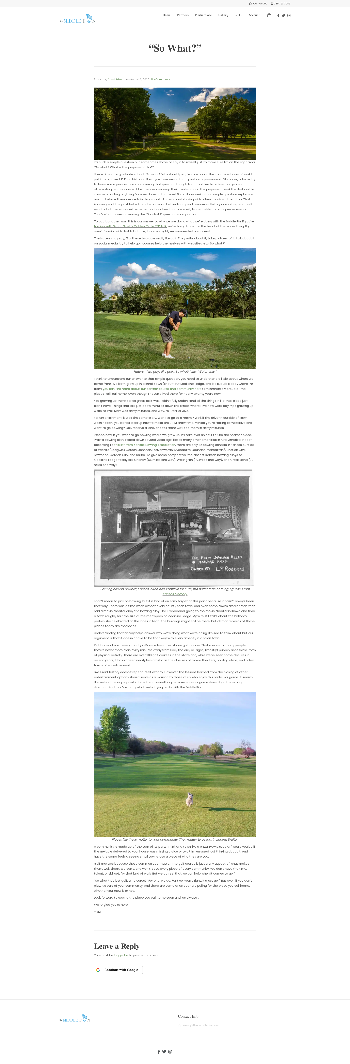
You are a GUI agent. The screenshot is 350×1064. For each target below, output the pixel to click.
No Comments (160, 79)
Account (254, 15)
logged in (121, 955)
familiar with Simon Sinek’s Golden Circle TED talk (130, 226)
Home (167, 15)
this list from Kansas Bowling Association (144, 445)
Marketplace (203, 15)
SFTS (238, 15)
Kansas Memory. (175, 594)
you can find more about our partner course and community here (152, 389)
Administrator (117, 79)
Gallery (223, 15)
